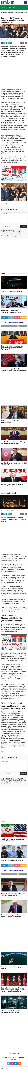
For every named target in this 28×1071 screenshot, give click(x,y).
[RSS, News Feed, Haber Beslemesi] (19, 1063)
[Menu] (25, 2)
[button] (21, 43)
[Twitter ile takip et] (8, 1063)
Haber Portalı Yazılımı (8, 1068)
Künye (9, 1057)
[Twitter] (4, 43)
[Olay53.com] (7, 2)
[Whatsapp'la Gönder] (9, 43)
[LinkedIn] (6, 43)
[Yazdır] (11, 43)
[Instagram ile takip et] (12, 1063)
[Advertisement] (14, 72)
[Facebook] (2, 43)
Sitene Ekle (13, 1059)
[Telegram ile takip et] (16, 1063)
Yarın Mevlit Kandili (10, 7)
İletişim (14, 1057)
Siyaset (11, 12)
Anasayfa (5, 12)
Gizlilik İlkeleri (21, 1057)
